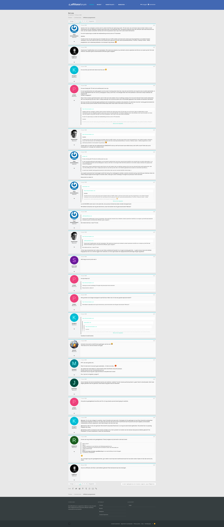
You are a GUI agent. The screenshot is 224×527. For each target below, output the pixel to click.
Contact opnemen (103, 514)
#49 (154, 232)
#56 (154, 379)
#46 (154, 152)
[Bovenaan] (153, 524)
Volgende (91, 21)
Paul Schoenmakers (74, 35)
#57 (154, 398)
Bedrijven (101, 511)
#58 (154, 417)
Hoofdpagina (148, 523)
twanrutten (74, 139)
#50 (154, 256)
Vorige (72, 21)
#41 (154, 25)
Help (142, 523)
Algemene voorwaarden (127, 523)
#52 (154, 294)
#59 (154, 436)
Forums (101, 505)
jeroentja (74, 388)
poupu (74, 95)
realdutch (74, 446)
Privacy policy (137, 523)
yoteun (74, 350)
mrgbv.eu (74, 56)
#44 (154, 85)
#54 (154, 340)
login (130, 505)
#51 (154, 275)
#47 (154, 182)
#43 (154, 66)
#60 (154, 465)
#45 (154, 130)
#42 (154, 47)
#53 (154, 314)
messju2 (74, 369)
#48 (154, 211)
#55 (154, 360)
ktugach (74, 75)
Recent (101, 508)
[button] (103, 4)
